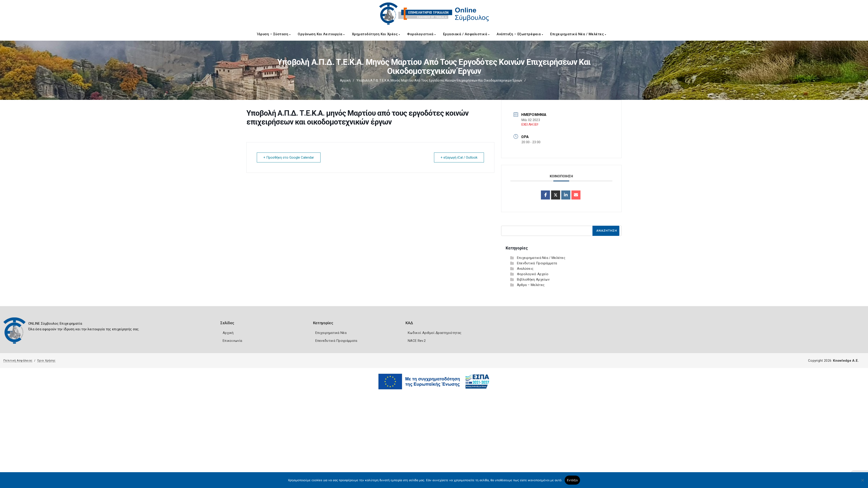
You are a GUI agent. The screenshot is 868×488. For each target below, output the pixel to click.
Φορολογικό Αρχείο (533, 274)
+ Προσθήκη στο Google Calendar (288, 157)
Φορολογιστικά (420, 34)
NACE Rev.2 (417, 341)
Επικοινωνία (232, 341)
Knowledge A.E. (846, 361)
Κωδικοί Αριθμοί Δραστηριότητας (434, 333)
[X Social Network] (555, 194)
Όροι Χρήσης (46, 360)
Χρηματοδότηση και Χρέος (375, 34)
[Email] (575, 194)
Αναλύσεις (525, 269)
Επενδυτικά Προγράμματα (537, 263)
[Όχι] (862, 482)
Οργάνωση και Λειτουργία (320, 34)
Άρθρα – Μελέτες (531, 285)
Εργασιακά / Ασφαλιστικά (465, 34)
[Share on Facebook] (545, 194)
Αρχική (345, 80)
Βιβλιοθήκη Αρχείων (533, 279)
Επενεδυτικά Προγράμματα (336, 341)
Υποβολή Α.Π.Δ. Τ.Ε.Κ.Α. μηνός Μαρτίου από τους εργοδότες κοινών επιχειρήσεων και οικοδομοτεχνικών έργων (439, 80)
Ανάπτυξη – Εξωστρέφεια (519, 34)
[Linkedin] (565, 194)
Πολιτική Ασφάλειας (17, 360)
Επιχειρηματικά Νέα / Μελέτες (577, 34)
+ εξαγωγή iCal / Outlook (459, 157)
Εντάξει (572, 480)
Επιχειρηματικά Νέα (331, 333)
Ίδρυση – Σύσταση (273, 34)
